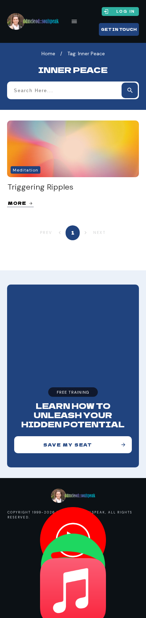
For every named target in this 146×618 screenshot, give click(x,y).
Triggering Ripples (40, 187)
